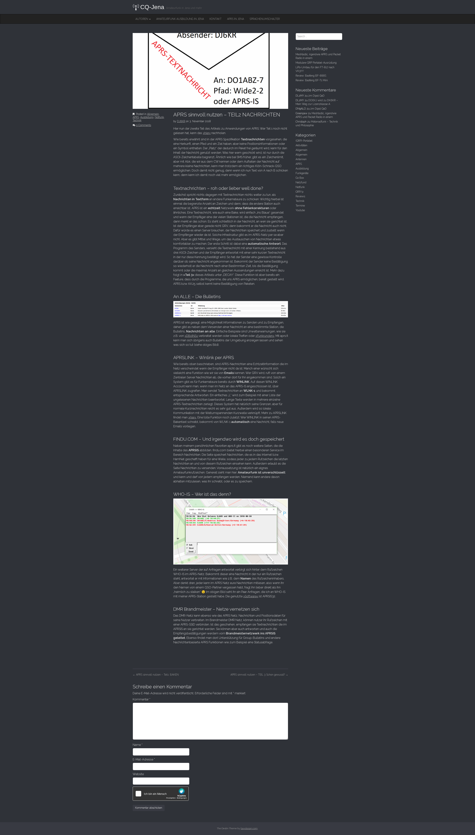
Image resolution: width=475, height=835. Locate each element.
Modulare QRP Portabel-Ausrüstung (316, 62)
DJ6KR (181, 121)
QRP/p (299, 191)
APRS (136, 117)
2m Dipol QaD (316, 95)
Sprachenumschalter (265, 18)
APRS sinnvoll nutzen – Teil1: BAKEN (156, 674)
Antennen (301, 159)
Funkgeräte (302, 173)
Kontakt (215, 18)
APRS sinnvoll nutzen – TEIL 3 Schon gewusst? (259, 674)
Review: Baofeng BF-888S (311, 75)
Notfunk (159, 117)
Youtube (300, 210)
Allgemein (153, 114)
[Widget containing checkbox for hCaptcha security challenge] (161, 794)
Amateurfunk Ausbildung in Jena (180, 18)
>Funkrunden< (264, 336)
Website (138, 774)
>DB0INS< (191, 336)
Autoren (142, 18)
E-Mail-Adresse (144, 759)
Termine (300, 205)
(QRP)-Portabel (304, 140)
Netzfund (301, 182)
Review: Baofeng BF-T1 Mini (312, 80)
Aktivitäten (301, 145)
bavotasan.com (249, 828)
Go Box (300, 177)
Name (137, 745)
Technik (137, 120)
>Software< (250, 596)
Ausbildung (146, 117)
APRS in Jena (235, 18)
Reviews (300, 196)
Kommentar (141, 699)
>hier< (207, 133)
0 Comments (143, 125)
